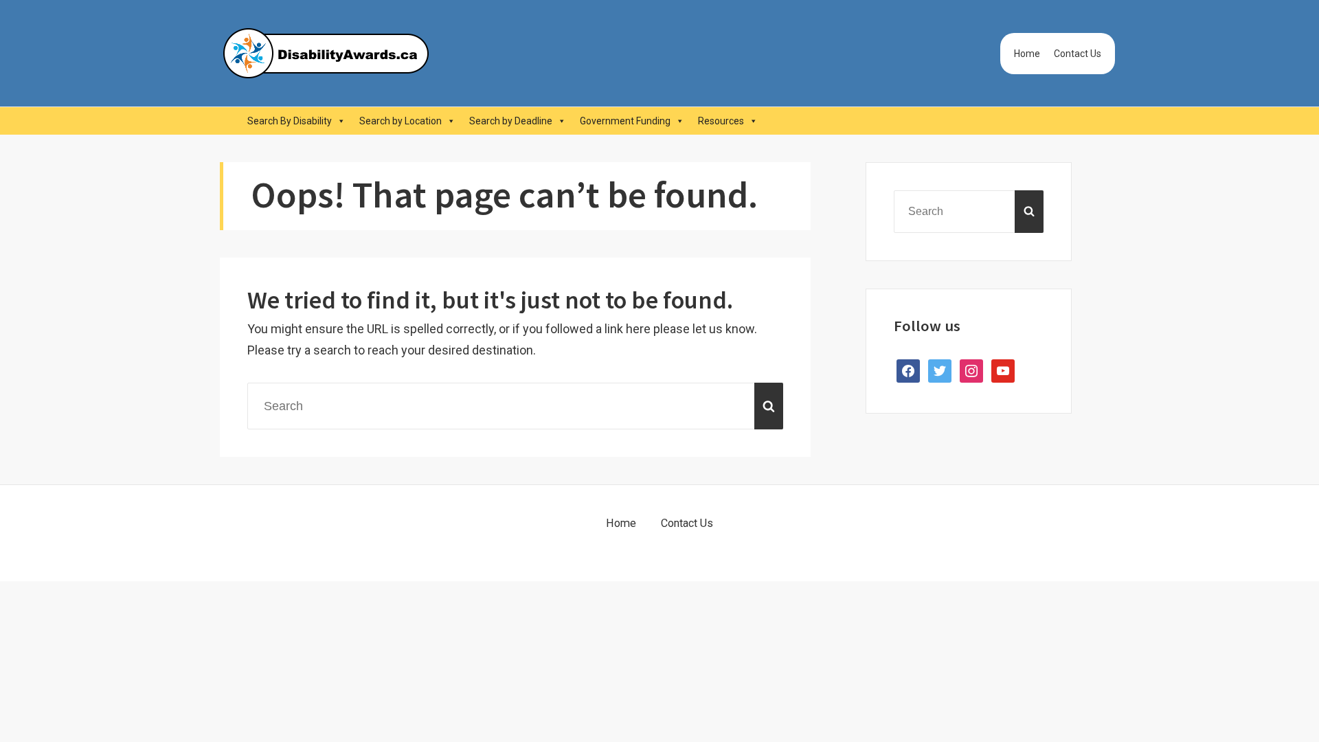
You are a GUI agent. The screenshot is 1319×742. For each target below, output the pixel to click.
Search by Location (400, 120)
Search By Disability (289, 120)
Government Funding (625, 120)
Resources (721, 120)
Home (1027, 53)
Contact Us (1077, 53)
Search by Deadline (510, 120)
